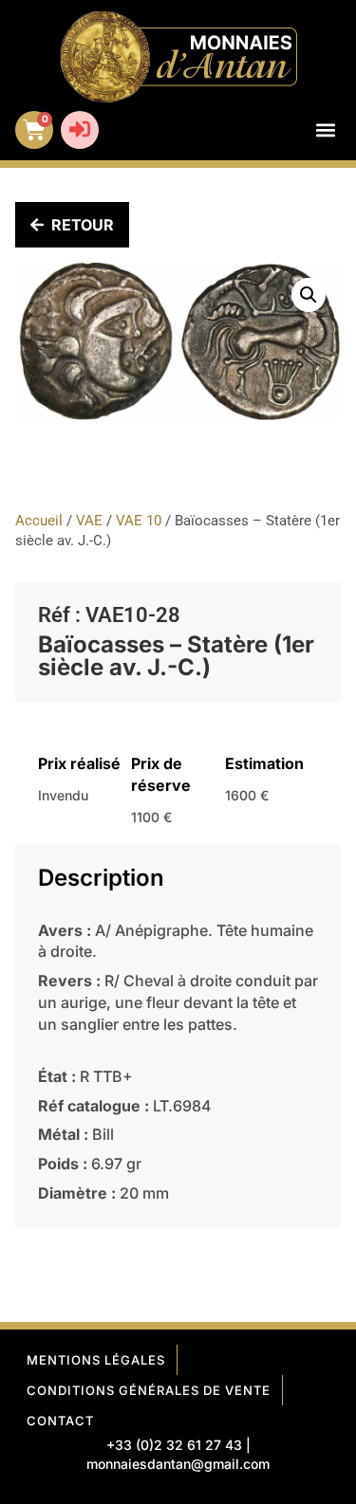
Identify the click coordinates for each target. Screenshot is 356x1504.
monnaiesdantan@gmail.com (178, 1464)
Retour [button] (82, 224)
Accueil (39, 520)
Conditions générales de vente (149, 1390)
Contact (60, 1420)
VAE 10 (138, 520)
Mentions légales (96, 1359)
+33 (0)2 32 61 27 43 (174, 1445)
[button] (325, 130)
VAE (89, 520)
